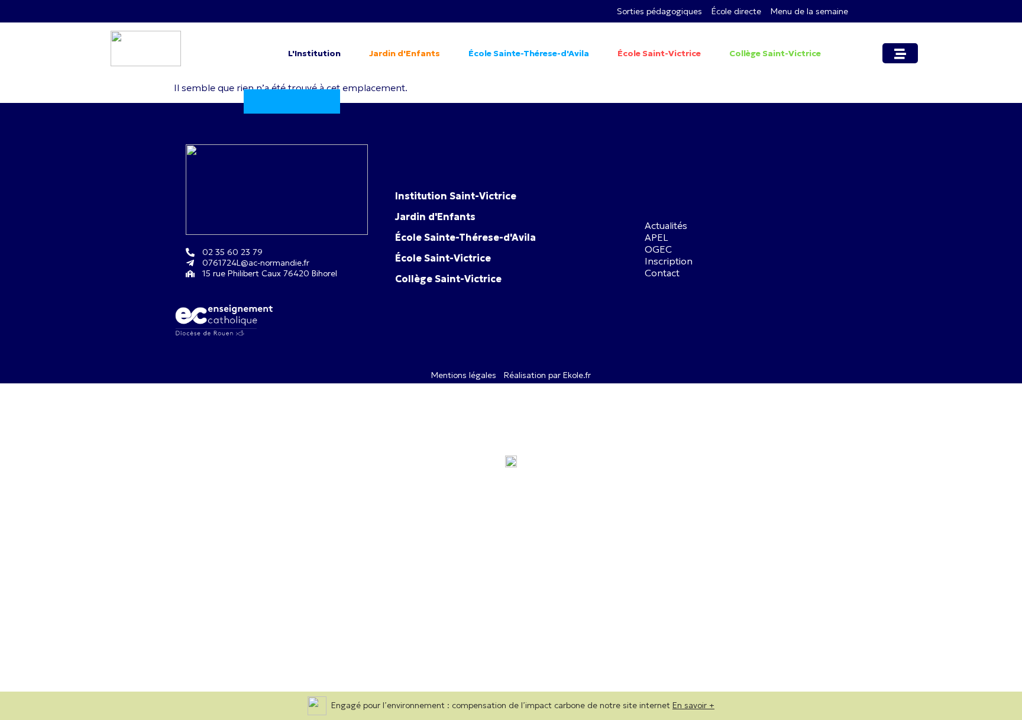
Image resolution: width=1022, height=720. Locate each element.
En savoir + (693, 705)
